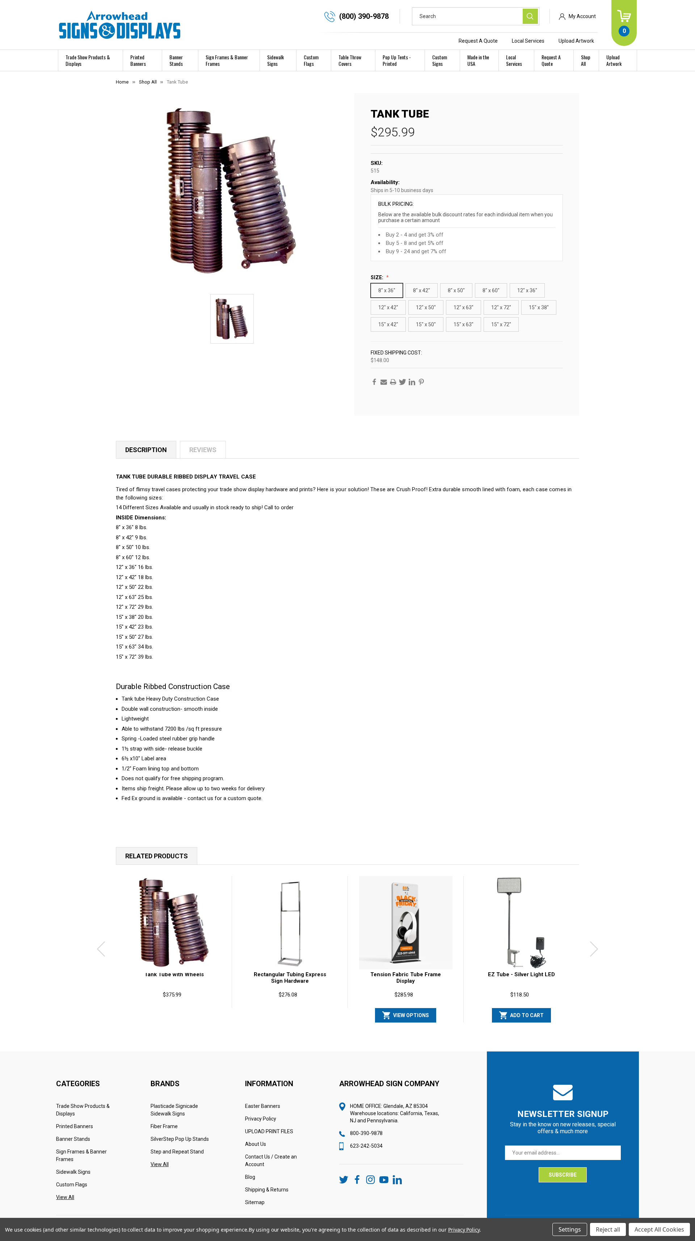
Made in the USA (478, 60)
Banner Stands (176, 60)
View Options (411, 1015)
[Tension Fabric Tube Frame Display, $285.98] (405, 922)
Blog (250, 1177)
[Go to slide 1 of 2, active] (342, 1026)
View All (65, 1197)
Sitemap (255, 1202)
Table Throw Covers (349, 60)
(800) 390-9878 (364, 16)
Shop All (585, 60)
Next (594, 949)
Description (146, 450)
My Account (582, 16)
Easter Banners (262, 1106)
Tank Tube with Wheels (174, 974)
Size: (377, 277)
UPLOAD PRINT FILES (269, 1131)
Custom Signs (439, 60)
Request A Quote (478, 41)
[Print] (393, 382)
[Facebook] (374, 382)
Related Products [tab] (156, 856)
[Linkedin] (412, 382)
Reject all (608, 1229)
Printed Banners (138, 60)
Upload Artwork (576, 41)
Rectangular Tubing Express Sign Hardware (290, 977)
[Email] (383, 382)
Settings (570, 1229)
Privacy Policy (260, 1119)
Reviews (202, 450)
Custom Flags (311, 60)
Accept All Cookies (659, 1229)
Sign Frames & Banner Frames (227, 60)
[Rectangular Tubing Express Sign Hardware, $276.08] (290, 922)
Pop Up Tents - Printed (397, 60)
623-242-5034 (366, 1146)
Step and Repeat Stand (177, 1152)
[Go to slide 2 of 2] (353, 1026)
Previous (101, 949)
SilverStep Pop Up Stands (180, 1139)
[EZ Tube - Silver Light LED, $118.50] (521, 922)
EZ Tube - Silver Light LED (521, 974)
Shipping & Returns (266, 1190)
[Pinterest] (421, 382)
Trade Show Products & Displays (88, 60)
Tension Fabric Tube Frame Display (405, 977)
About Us (255, 1144)
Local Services (528, 41)
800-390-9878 (366, 1133)
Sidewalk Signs (275, 60)
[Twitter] (402, 382)
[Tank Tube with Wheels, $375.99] (174, 922)
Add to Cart (527, 1015)
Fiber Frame (164, 1126)
